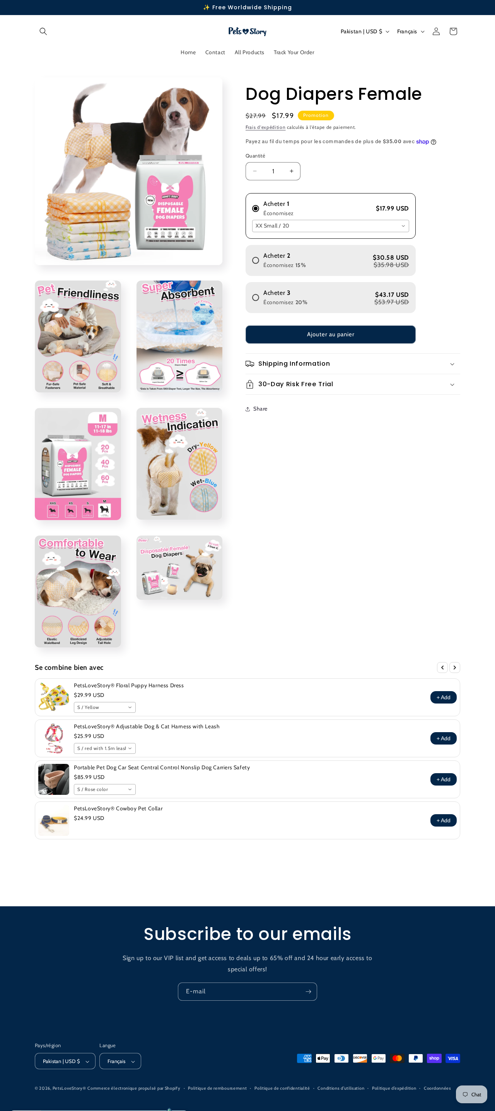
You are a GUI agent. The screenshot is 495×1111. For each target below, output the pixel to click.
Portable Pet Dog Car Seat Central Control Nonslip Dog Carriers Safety (162, 767)
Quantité (255, 155)
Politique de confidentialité (282, 1088)
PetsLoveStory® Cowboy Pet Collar (118, 808)
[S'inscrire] (308, 992)
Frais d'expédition (266, 127)
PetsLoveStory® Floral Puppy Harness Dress (129, 685)
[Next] (454, 667)
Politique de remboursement (217, 1088)
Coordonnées (437, 1088)
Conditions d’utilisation (340, 1088)
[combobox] (330, 226)
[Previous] (442, 667)
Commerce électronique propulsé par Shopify (133, 1088)
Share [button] (260, 408)
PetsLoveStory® (69, 1088)
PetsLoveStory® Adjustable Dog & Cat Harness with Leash (147, 726)
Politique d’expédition (394, 1088)
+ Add (444, 697)
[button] (43, 31)
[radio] (330, 205)
